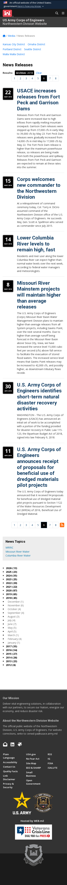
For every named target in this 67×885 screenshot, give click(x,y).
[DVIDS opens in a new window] (20, 744)
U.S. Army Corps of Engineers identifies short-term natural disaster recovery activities (39, 397)
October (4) (14, 609)
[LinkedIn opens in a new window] (12, 744)
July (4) (11, 620)
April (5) (12, 631)
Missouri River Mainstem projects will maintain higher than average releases (39, 295)
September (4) (16, 612)
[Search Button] (55, 13)
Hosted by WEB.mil (32, 821)
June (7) (12, 624)
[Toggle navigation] (61, 13)
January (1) (14, 642)
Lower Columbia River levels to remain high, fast (36, 244)
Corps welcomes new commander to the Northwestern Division (38, 188)
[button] (30, 6)
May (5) (12, 627)
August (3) (13, 616)
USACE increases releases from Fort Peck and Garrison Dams (38, 100)
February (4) (15, 639)
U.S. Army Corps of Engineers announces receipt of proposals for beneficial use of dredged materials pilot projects (39, 467)
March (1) (13, 635)
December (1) (16, 601)
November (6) (16, 605)
